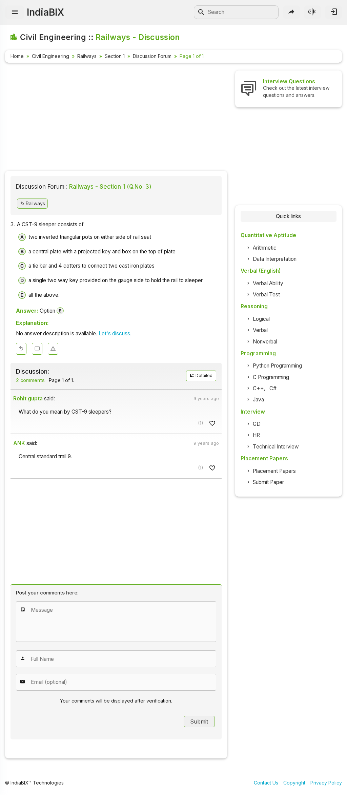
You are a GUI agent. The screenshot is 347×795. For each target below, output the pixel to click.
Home (17, 56)
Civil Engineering (50, 56)
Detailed (203, 375)
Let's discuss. (115, 333)
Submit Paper (268, 482)
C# (273, 388)
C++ (258, 388)
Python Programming (277, 365)
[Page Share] (291, 12)
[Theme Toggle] (312, 12)
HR (256, 435)
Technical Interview (276, 446)
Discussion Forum (152, 56)
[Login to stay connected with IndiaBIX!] (333, 12)
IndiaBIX (45, 12)
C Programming (271, 377)
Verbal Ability (268, 283)
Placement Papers (274, 471)
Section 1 (115, 56)
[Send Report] (53, 349)
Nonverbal (265, 341)
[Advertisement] (116, 117)
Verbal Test (266, 294)
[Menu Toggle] (14, 12)
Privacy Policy (326, 783)
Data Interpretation (275, 259)
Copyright (294, 783)
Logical (261, 319)
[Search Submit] (201, 12)
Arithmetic (265, 248)
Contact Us (266, 783)
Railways (87, 56)
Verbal (260, 330)
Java (258, 399)
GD (257, 424)
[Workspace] (37, 349)
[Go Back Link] (21, 349)
